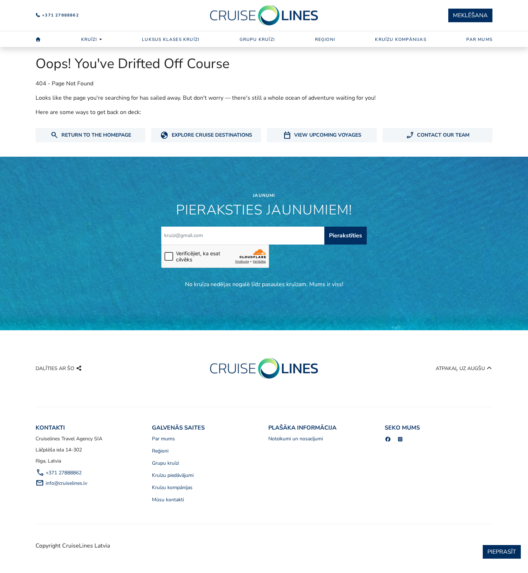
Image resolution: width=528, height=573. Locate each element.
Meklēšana (470, 15)
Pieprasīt (501, 552)
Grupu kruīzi (257, 39)
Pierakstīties (345, 236)
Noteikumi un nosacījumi (295, 438)
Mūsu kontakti (168, 499)
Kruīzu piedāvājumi (173, 475)
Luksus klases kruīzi (170, 39)
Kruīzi (89, 39)
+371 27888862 (60, 15)
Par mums (479, 39)
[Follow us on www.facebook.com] (388, 439)
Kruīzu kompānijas (400, 39)
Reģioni (325, 39)
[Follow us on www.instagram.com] (400, 439)
